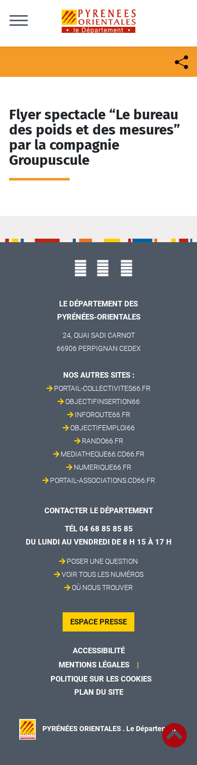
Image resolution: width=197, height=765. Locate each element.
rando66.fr (102, 441)
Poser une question (102, 561)
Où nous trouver (102, 587)
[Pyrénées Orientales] (98, 20)
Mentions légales (94, 664)
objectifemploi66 (102, 428)
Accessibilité (99, 650)
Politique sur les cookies (101, 679)
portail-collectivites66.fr (102, 388)
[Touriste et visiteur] (180, 61)
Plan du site (98, 692)
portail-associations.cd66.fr (102, 480)
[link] (174, 729)
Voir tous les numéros (102, 574)
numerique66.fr (102, 467)
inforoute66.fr (102, 415)
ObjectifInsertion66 (102, 401)
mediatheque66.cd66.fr (102, 454)
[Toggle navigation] (18, 20)
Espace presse (98, 621)
